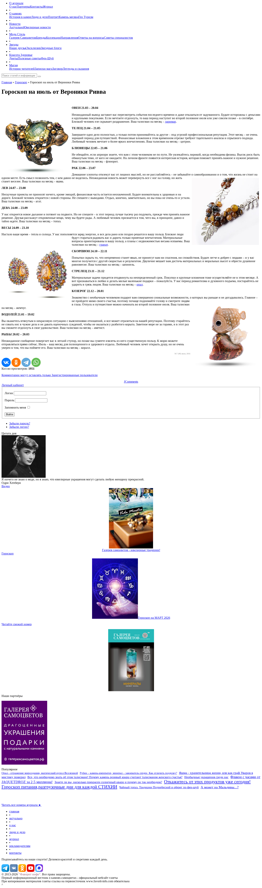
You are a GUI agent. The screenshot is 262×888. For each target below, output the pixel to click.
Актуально (16, 27)
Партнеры (23, 6)
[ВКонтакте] (6, 362)
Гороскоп (21, 82)
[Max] (39, 870)
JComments (131, 381)
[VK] (14, 870)
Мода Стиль (17, 34)
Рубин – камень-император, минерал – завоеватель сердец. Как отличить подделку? (128, 773)
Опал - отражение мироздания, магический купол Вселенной (40, 773)
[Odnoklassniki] (22, 870)
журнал (14, 839)
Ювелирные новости (37, 27)
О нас (13, 6)
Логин (9, 393)
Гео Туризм (85, 17)
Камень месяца (68, 17)
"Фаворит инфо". (30, 874)
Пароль (9, 400)
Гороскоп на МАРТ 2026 (154, 617)
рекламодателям (19, 846)
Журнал (48, 6)
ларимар (170, 121)
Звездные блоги (51, 48)
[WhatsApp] (36, 362)
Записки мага (43, 68)
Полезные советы (29, 58)
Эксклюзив (33, 48)
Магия (13, 65)
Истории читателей (22, 68)
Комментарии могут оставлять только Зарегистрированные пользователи (50, 375)
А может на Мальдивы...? (220, 787)
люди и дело (17, 832)
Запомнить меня (15, 407)
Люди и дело (39, 17)
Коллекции (53, 37)
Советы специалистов (118, 37)
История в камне (20, 17)
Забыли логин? (19, 426)
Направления (69, 37)
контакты (15, 852)
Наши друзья (17, 48)
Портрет (53, 17)
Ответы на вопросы (91, 37)
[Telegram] (26, 362)
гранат (103, 244)
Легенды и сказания (76, 68)
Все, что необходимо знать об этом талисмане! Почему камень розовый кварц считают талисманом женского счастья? (104, 777)
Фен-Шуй (47, 58)
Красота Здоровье (20, 55)
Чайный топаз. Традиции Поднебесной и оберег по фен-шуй (159, 787)
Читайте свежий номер (17, 624)
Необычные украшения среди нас (206, 777)
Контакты (36, 6)
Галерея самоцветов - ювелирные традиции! (131, 550)
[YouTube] (31, 870)
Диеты (13, 58)
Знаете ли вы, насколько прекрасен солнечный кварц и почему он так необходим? (108, 782)
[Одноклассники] (16, 362)
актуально (15, 818)
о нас (12, 825)
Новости (15, 23)
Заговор (57, 68)
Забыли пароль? (19, 423)
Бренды (41, 37)
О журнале (16, 3)
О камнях (15, 13)
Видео (6, 486)
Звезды (13, 44)
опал (140, 284)
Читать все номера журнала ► (21, 805)
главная (14, 811)
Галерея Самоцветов (22, 37)
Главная (7, 82)
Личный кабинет (13, 385)
